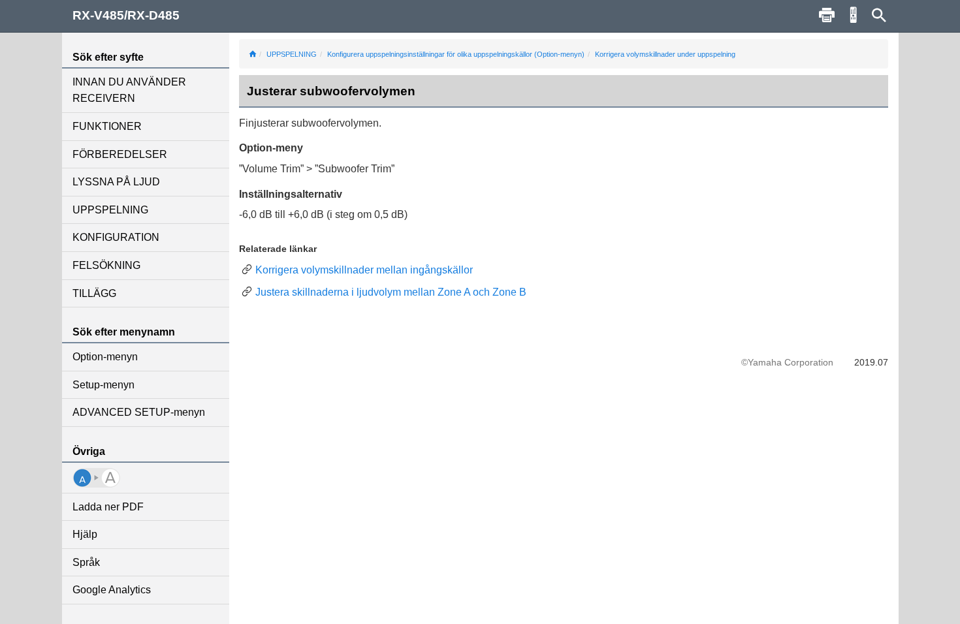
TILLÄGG (94, 293)
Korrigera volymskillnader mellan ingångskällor (364, 269)
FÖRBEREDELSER (119, 154)
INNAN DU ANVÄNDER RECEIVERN (129, 90)
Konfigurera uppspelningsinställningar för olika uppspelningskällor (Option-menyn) (455, 54)
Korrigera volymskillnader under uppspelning (665, 54)
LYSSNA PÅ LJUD (116, 181)
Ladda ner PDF (108, 506)
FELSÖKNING (106, 265)
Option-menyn (105, 356)
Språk (86, 562)
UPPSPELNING (110, 209)
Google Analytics (111, 589)
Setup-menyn (103, 384)
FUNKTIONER (107, 126)
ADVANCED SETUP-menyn (138, 412)
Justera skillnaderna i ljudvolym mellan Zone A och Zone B (390, 292)
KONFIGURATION (115, 237)
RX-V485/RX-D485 (126, 15)
